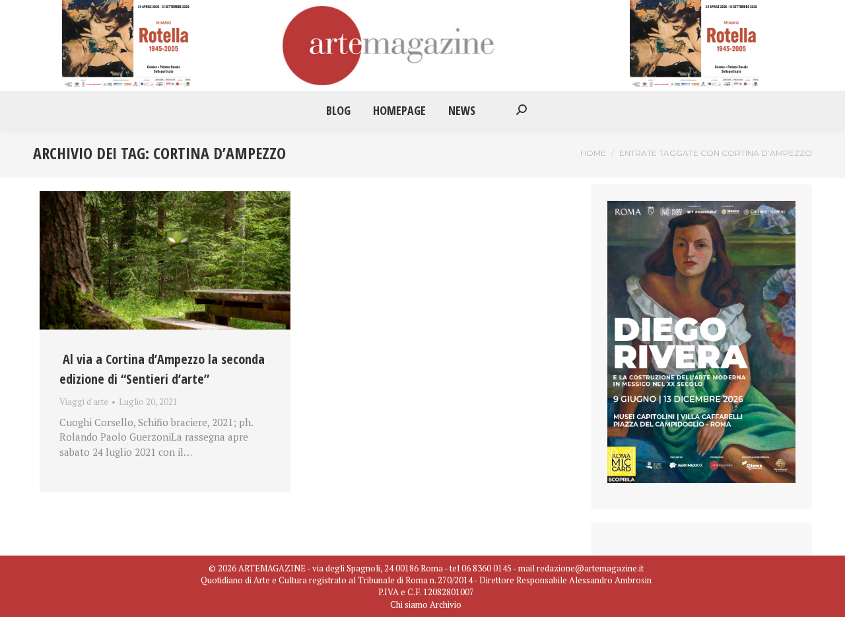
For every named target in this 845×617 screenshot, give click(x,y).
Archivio (445, 604)
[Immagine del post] (165, 260)
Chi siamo (409, 604)
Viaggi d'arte (83, 402)
